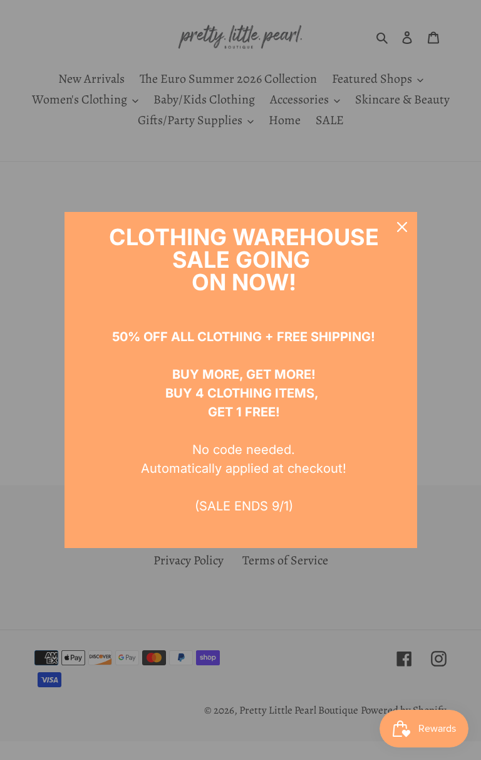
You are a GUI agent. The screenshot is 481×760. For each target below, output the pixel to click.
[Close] (402, 227)
